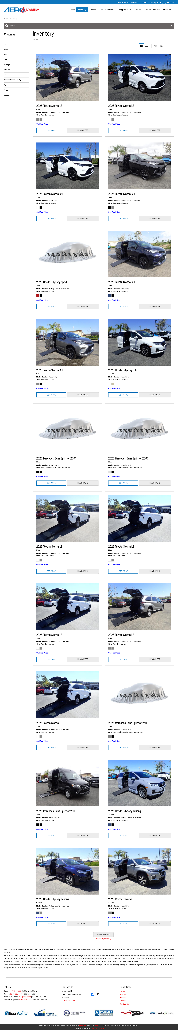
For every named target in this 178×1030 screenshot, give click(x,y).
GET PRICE (51, 130)
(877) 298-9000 (25, 997)
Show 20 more (103, 935)
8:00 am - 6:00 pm (29, 991)
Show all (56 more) (103, 939)
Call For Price (42, 124)
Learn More (82, 130)
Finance (93, 10)
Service (138, 10)
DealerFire (82, 1025)
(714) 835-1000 (25, 1000)
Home (72, 10)
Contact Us (124, 1004)
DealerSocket (98, 1025)
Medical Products (152, 10)
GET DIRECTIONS (68, 1001)
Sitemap (101, 1029)
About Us (167, 10)
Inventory (82, 10)
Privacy (94, 1029)
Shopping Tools (124, 10)
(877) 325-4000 (15, 991)
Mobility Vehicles (107, 10)
